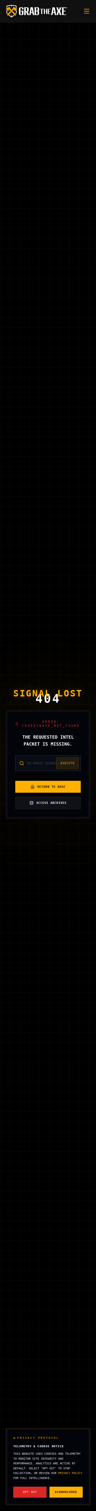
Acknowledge (66, 1492)
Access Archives (51, 803)
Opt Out (30, 1492)
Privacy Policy (70, 1473)
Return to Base (51, 786)
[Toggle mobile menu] (86, 11)
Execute (68, 763)
